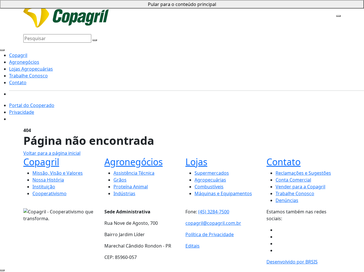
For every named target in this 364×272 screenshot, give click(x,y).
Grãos (120, 180)
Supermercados (212, 173)
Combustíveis (209, 187)
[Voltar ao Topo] (2, 270)
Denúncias (287, 200)
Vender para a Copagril (300, 187)
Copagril (106, 9)
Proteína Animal (130, 187)
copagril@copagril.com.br (213, 223)
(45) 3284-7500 (213, 212)
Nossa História (48, 180)
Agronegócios (130, 9)
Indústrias (124, 193)
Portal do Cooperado (31, 105)
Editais (192, 246)
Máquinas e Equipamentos (223, 193)
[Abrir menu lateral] (338, 16)
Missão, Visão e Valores (57, 173)
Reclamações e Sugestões (303, 173)
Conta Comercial (293, 180)
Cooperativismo (49, 193)
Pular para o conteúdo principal (182, 4)
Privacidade (21, 112)
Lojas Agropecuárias (167, 9)
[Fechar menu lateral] (2, 50)
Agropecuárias (210, 180)
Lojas (196, 162)
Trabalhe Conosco (208, 9)
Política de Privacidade (209, 234)
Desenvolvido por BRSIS (292, 262)
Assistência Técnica (133, 173)
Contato (236, 9)
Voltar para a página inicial (51, 153)
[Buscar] (94, 40)
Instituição (43, 187)
